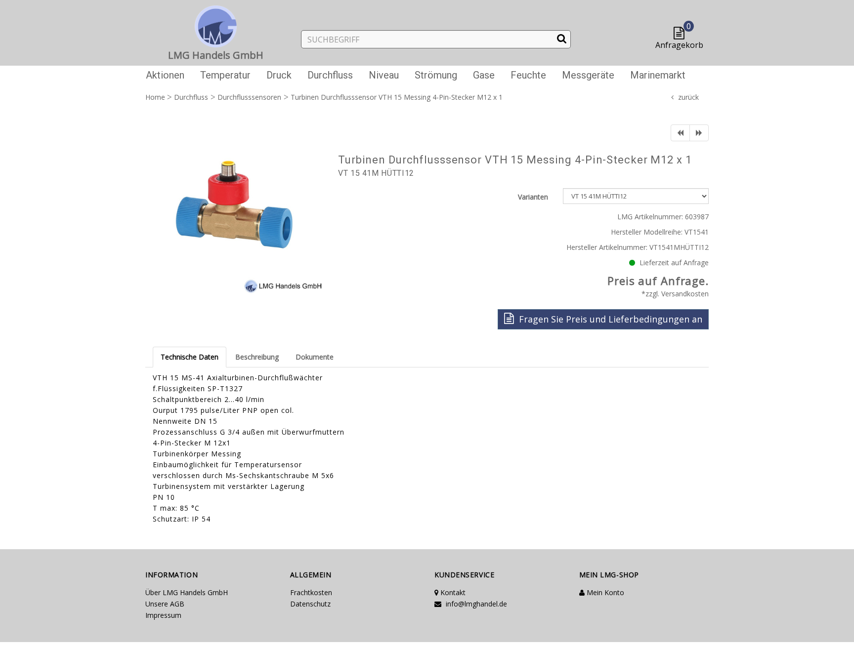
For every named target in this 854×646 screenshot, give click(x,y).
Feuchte (528, 75)
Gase (484, 75)
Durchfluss (330, 75)
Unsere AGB (164, 603)
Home (155, 97)
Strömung (436, 75)
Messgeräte (588, 75)
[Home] (216, 24)
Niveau (384, 75)
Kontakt (452, 592)
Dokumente (315, 357)
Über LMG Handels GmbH (186, 592)
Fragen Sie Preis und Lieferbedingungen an (609, 319)
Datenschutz (310, 603)
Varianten (533, 197)
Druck (279, 75)
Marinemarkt (657, 75)
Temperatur (225, 75)
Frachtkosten (311, 592)
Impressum (163, 615)
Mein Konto (604, 592)
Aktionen (165, 75)
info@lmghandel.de (475, 603)
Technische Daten (189, 357)
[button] (681, 33)
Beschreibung (257, 357)
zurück (688, 97)
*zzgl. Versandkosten (675, 293)
